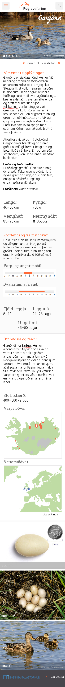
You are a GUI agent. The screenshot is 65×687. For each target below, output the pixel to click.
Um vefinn (57, 676)
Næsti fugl (48, 63)
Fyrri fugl (33, 63)
